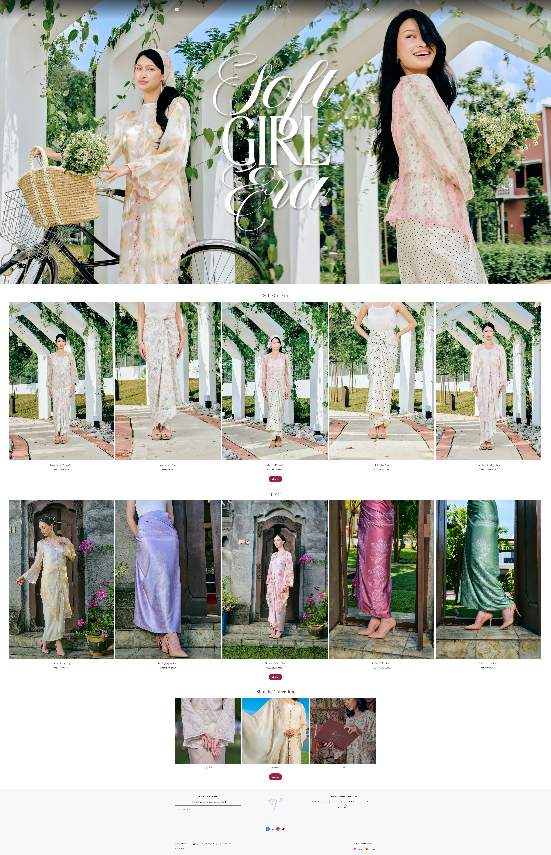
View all (275, 478)
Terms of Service (181, 843)
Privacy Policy (225, 843)
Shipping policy (197, 843)
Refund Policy (211, 843)
